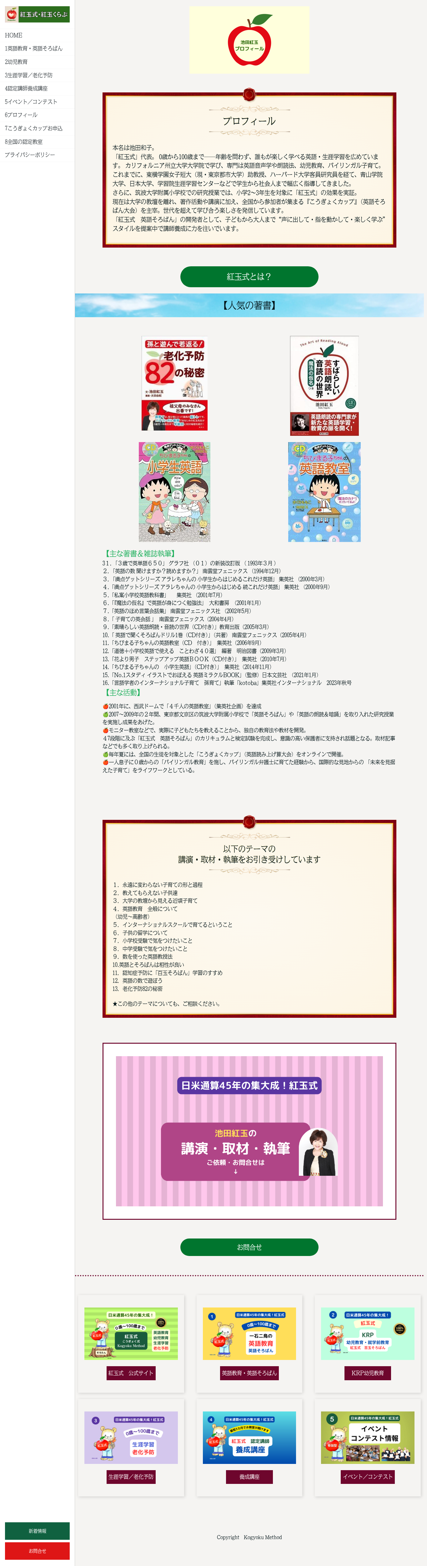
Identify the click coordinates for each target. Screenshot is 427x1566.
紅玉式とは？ (249, 276)
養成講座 (249, 1476)
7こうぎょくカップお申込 (34, 128)
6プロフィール (21, 114)
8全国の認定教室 (24, 141)
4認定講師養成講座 (26, 88)
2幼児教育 (16, 61)
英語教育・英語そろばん (249, 1373)
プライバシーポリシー (30, 154)
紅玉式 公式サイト (130, 1373)
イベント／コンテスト (368, 1476)
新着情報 (37, 1531)
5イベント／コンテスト (31, 101)
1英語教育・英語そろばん (34, 48)
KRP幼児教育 (368, 1373)
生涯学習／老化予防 (130, 1476)
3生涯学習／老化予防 (29, 75)
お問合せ (37, 1551)
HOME (13, 35)
